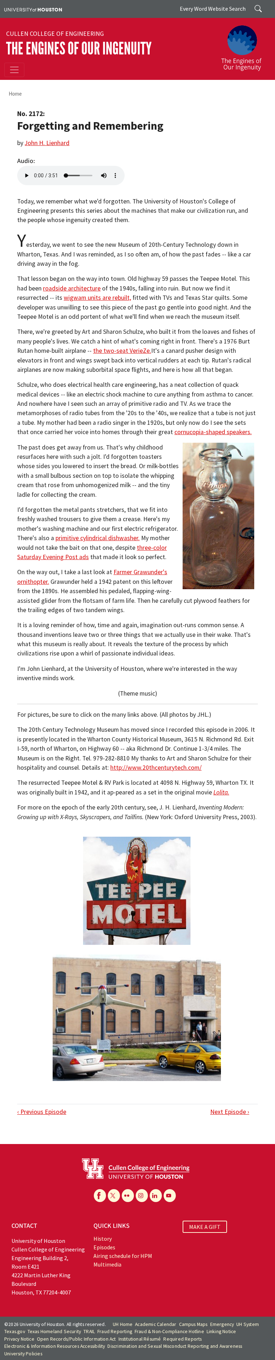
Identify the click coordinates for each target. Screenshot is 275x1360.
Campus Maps (193, 1324)
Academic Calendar (155, 1324)
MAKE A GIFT (205, 1226)
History (102, 1238)
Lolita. (221, 792)
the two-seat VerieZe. (122, 351)
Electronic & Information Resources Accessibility (54, 1346)
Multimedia (107, 1264)
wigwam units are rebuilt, (97, 298)
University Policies (23, 1354)
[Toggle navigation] (14, 70)
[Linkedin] (156, 1195)
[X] (114, 1195)
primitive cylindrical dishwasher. (98, 538)
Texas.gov (14, 1331)
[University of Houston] (33, 9)
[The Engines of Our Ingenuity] (244, 44)
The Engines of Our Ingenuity (78, 48)
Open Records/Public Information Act (76, 1339)
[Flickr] (128, 1195)
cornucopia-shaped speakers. (213, 432)
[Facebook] (100, 1195)
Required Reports (182, 1339)
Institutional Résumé (140, 1339)
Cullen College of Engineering (55, 34)
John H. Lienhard (47, 143)
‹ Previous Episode (41, 1112)
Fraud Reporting (114, 1331)
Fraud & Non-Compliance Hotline (169, 1331)
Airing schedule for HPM (122, 1255)
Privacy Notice (19, 1339)
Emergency (222, 1324)
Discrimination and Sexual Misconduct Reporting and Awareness (174, 1346)
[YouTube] (170, 1195)
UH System (247, 1324)
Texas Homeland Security (54, 1331)
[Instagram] (142, 1195)
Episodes (104, 1247)
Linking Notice (221, 1331)
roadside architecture (72, 288)
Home (15, 93)
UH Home (122, 1324)
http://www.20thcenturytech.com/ (156, 768)
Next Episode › (229, 1112)
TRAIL (89, 1331)
